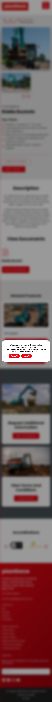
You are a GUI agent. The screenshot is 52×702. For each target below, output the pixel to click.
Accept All (14, 356)
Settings (38, 356)
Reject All (27, 356)
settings (37, 352)
